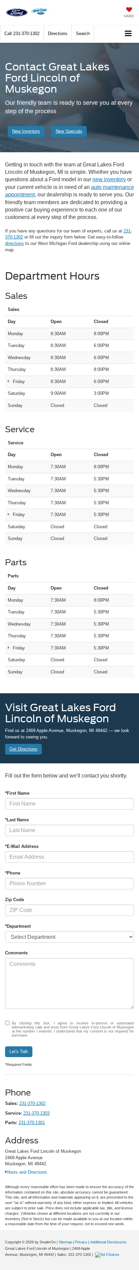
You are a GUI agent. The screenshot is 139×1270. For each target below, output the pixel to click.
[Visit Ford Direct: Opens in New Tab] (108, 1254)
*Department (18, 926)
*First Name (17, 793)
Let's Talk (18, 1051)
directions (14, 243)
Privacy (81, 1242)
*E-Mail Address (21, 846)
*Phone (12, 873)
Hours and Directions (26, 1172)
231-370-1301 (32, 1122)
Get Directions (23, 749)
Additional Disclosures (108, 1242)
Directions (57, 33)
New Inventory (26, 131)
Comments (16, 952)
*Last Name (17, 819)
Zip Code (14, 899)
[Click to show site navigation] (128, 33)
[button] (22, 33)
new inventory (109, 179)
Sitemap (65, 1242)
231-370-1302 (32, 1103)
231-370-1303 (36, 1113)
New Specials (69, 131)
